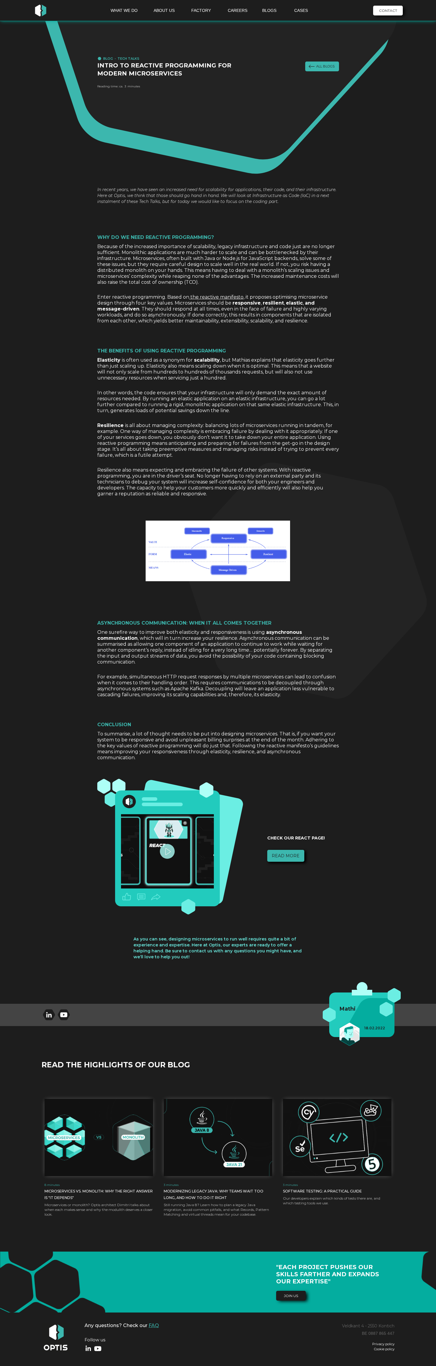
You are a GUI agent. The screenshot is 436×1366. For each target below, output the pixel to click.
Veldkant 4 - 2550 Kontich (368, 1326)
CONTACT (388, 10)
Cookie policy (384, 1349)
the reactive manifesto (216, 297)
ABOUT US (164, 10)
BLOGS (269, 10)
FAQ (154, 1325)
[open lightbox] (167, 851)
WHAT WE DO (124, 10)
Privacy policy (383, 1344)
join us (291, 1295)
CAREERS (237, 10)
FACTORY (201, 10)
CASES (301, 10)
